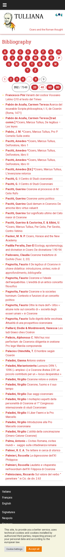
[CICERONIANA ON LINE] (58, 14)
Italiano (6, 491)
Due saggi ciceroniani (29, 394)
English (6, 503)
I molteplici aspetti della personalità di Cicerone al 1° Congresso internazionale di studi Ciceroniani (31, 403)
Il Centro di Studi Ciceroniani (29, 184)
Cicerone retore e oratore (31, 379)
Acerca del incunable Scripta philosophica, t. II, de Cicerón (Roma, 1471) (34, 109)
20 (34, 87)
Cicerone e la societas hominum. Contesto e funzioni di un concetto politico (32, 296)
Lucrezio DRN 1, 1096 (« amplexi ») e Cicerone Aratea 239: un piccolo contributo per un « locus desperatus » (33, 370)
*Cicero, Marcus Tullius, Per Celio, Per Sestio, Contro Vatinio (33, 227)
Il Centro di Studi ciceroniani (29, 178)
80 (57, 87)
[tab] (4, 5)
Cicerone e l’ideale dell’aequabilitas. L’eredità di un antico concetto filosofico (34, 282)
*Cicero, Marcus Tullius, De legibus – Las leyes (33, 122)
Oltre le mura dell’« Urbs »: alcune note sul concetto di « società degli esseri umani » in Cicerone (33, 309)
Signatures (8, 512)
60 (49, 87)
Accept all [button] (34, 549)
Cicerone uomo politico (30, 198)
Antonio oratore (25, 360)
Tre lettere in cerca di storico (33, 450)
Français (7, 497)
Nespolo (7, 518)
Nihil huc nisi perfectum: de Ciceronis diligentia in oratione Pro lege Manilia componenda (33, 342)
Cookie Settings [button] (14, 549)
